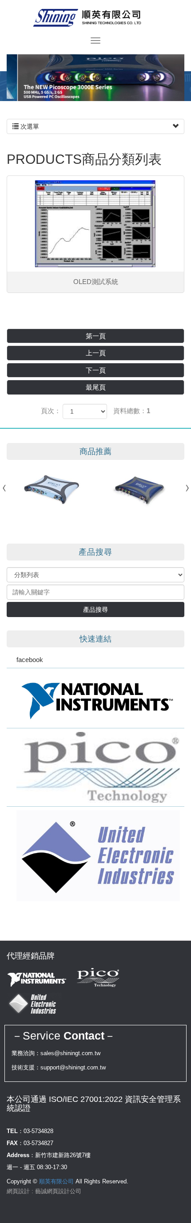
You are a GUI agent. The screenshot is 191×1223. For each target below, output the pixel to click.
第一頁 (96, 336)
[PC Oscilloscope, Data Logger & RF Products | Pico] (95, 767)
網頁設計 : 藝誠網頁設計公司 (44, 1191)
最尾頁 (96, 387)
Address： (21, 1155)
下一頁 (96, 370)
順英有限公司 (95, 18)
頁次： (51, 410)
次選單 (29, 126)
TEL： (15, 1131)
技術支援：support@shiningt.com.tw (59, 1067)
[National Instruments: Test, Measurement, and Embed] (95, 698)
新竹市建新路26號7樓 (63, 1155)
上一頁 (96, 353)
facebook (29, 659)
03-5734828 (38, 1131)
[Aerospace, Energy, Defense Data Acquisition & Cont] (95, 856)
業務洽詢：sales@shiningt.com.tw (56, 1053)
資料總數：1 (131, 410)
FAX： (15, 1143)
